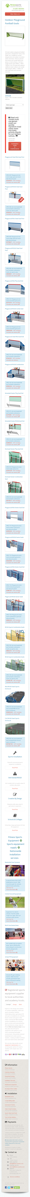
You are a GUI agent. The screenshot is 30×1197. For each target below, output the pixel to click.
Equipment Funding (9, 1076)
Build (20, 1004)
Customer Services (10, 1072)
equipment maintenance (11, 1045)
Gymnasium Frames (10, 1104)
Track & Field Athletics (10, 1117)
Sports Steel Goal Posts (11, 1113)
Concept (8, 1004)
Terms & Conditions (15, 1176)
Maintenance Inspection (11, 1084)
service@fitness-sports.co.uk (17, 1167)
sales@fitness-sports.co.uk (16, 1163)
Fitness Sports (8, 1068)
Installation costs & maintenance (14, 146)
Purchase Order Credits (11, 1088)
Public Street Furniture (10, 1109)
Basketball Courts (9, 1096)
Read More (15, 767)
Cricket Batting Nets (10, 1100)
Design (15, 1004)
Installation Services (10, 1080)
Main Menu (14, 14)
